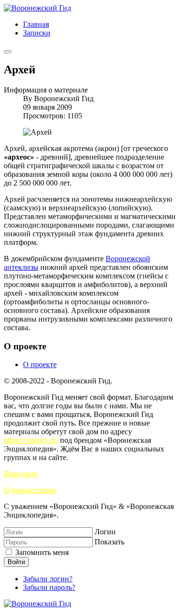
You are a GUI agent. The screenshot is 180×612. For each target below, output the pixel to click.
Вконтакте (21, 474)
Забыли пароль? (49, 587)
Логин (105, 532)
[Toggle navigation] (8, 51)
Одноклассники (30, 490)
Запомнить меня (41, 552)
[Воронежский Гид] (37, 8)
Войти (16, 562)
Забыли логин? (47, 579)
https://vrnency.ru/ (31, 440)
